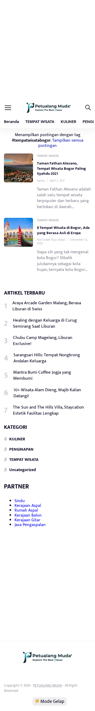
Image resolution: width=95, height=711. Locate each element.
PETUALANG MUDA (47, 685)
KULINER (68, 121)
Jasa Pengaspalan (30, 524)
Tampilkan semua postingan (60, 143)
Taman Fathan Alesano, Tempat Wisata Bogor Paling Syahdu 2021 (61, 168)
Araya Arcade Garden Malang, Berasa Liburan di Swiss (46, 306)
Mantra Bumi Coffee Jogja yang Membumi (42, 375)
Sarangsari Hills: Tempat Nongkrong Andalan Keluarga (46, 358)
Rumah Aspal (26, 510)
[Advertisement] (47, 50)
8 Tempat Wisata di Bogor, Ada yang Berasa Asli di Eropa (63, 230)
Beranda (11, 121)
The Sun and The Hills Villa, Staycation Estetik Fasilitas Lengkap (48, 410)
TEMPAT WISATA (39, 121)
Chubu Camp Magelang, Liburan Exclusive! (42, 341)
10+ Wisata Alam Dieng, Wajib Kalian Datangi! (47, 393)
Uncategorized (22, 469)
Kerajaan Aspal (28, 505)
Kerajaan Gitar (27, 520)
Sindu (20, 500)
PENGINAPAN (21, 449)
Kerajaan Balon (28, 515)
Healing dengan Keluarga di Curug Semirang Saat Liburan (45, 323)
